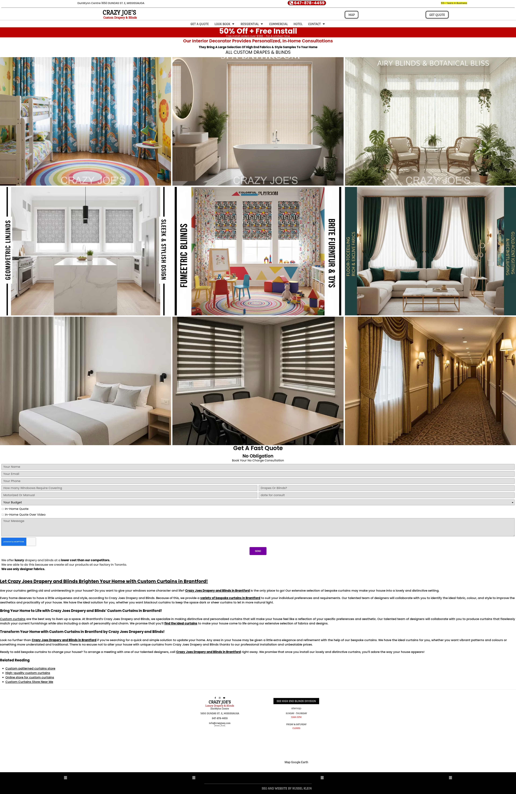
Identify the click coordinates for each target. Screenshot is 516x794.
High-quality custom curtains (27, 673)
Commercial (278, 24)
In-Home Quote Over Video (25, 515)
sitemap (296, 708)
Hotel (297, 24)
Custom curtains (12, 619)
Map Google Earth (296, 762)
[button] (65, 778)
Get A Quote (200, 24)
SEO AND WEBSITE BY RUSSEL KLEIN (287, 788)
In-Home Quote (16, 509)
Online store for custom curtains (29, 677)
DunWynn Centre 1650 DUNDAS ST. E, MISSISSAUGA (110, 3)
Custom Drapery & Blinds (120, 17)
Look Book (222, 24)
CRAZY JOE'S (119, 12)
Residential (250, 24)
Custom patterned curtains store (30, 668)
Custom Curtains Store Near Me (29, 682)
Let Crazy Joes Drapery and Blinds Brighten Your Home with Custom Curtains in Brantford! (104, 581)
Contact (314, 24)
